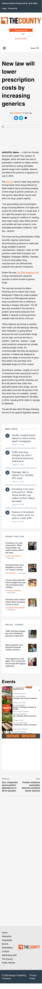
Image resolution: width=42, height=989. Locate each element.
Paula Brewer (11, 573)
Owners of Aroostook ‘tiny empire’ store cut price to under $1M (23, 515)
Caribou (5, 3)
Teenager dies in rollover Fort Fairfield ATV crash (22, 475)
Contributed (17, 113)
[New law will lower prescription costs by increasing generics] (21, 137)
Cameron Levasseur (14, 556)
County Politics (14, 536)
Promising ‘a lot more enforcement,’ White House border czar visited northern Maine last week (23, 495)
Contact (5, 951)
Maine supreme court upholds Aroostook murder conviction (14, 647)
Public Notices (8, 962)
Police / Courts (14, 624)
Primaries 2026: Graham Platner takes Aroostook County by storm (15, 602)
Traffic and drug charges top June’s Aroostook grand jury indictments (23, 456)
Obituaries (6, 936)
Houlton (12, 3)
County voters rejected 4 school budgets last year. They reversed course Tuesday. (15, 583)
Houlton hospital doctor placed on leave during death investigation (24, 438)
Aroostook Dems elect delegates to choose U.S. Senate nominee (14, 567)
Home (4, 932)
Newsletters (7, 947)
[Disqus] (21, 829)
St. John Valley (31, 3)
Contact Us (12, 8)
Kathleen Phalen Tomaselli (16, 608)
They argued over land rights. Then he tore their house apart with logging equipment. (15, 662)
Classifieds (7, 940)
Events (5, 943)
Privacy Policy (33, 977)
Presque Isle (20, 3)
